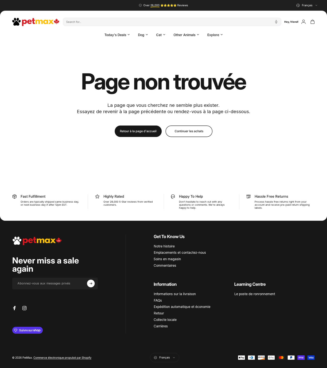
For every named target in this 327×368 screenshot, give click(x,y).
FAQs (158, 300)
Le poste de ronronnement (254, 294)
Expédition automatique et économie (182, 307)
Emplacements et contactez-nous (180, 252)
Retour (159, 313)
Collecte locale (165, 320)
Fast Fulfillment (33, 196)
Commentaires (165, 265)
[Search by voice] (276, 21)
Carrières (161, 326)
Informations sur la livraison (175, 294)
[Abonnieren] (91, 283)
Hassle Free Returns (271, 196)
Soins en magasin (167, 259)
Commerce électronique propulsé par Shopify (62, 357)
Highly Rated (113, 196)
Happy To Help (191, 196)
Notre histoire (164, 246)
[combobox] (307, 5)
